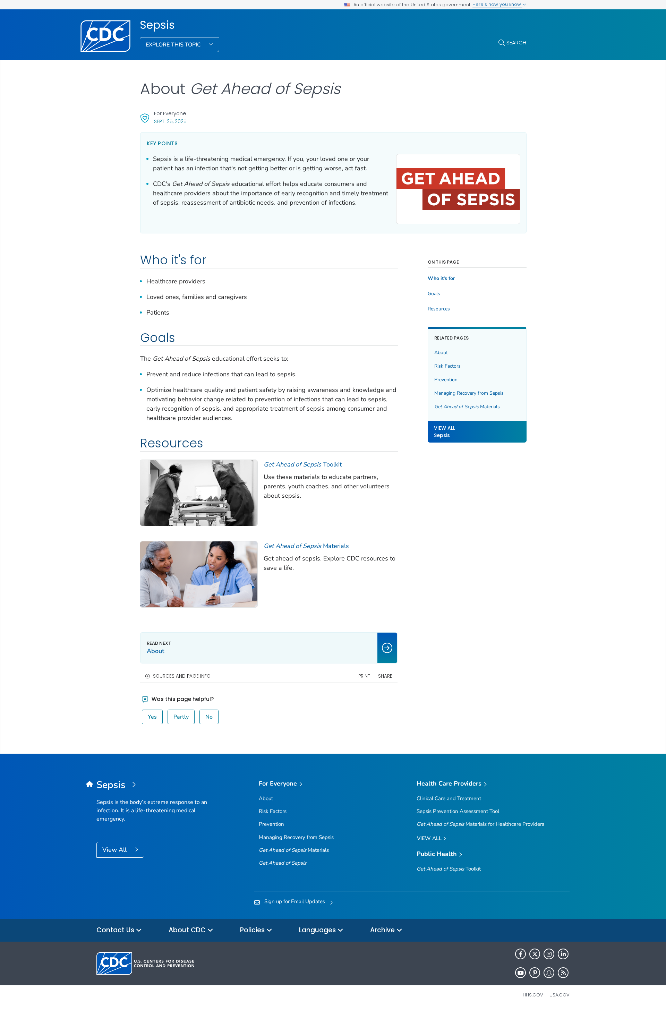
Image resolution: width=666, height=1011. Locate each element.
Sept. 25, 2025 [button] (170, 121)
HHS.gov (533, 995)
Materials (306, 546)
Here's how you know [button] (497, 4)
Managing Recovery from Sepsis (469, 393)
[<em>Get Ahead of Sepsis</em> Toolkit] (198, 492)
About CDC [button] (188, 930)
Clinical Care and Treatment (449, 798)
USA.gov (559, 995)
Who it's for (441, 278)
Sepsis (157, 25)
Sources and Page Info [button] (182, 676)
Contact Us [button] (116, 930)
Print (364, 676)
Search (516, 42)
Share (385, 676)
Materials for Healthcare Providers (480, 824)
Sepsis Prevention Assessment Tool (458, 811)
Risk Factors (447, 366)
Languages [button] (318, 930)
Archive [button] (383, 930)
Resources (439, 309)
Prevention (446, 379)
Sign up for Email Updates (294, 901)
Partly (181, 717)
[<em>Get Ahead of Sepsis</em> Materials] (198, 573)
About (441, 352)
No (209, 717)
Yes (152, 717)
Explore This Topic (174, 45)
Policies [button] (253, 930)
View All (115, 850)
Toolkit (303, 464)
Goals (434, 294)
